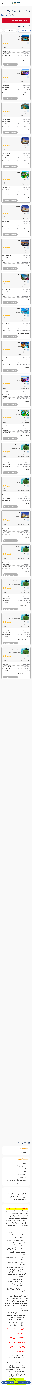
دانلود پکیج (5, 15)
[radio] (16, 29)
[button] (24, 1382)
